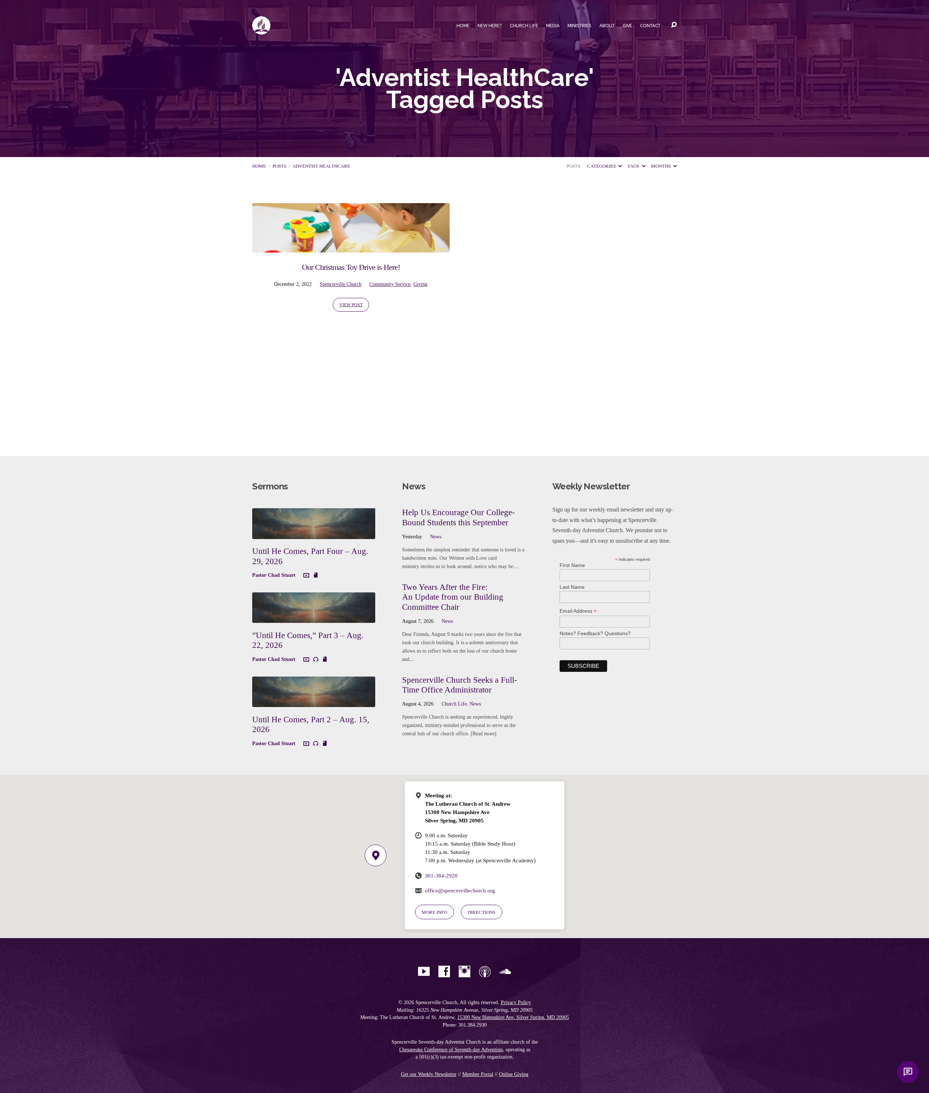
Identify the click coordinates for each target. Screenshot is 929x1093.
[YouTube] (424, 971)
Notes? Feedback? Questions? (595, 633)
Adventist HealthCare (321, 166)
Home (463, 25)
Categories (602, 166)
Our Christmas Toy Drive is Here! (351, 267)
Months (661, 166)
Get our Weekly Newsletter (429, 1074)
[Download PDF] (315, 575)
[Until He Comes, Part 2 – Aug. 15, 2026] (313, 701)
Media (553, 25)
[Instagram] (464, 971)
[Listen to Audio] (315, 659)
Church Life (524, 25)
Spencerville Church (340, 284)
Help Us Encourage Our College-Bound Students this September (458, 517)
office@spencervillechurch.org (460, 890)
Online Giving (513, 1074)
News (435, 536)
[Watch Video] (306, 576)
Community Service (389, 284)
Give (627, 25)
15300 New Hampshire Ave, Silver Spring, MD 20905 (513, 1017)
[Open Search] (674, 25)
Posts (279, 166)
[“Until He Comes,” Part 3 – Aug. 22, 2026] (313, 618)
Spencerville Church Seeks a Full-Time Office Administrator (459, 685)
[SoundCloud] (505, 971)
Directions (481, 912)
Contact (650, 25)
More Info (434, 912)
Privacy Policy (516, 1002)
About (607, 25)
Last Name (572, 587)
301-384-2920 (441, 875)
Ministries (580, 25)
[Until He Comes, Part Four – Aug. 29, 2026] (313, 533)
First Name (572, 565)
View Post (351, 304)
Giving (420, 284)
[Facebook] (444, 971)
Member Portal (477, 1074)
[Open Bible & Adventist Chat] (908, 1072)
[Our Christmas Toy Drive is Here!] (351, 247)
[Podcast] (485, 971)
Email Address (578, 611)
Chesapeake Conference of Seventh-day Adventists (451, 1049)
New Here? (490, 25)
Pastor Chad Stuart (273, 575)
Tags (633, 166)
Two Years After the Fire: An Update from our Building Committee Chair (452, 597)
